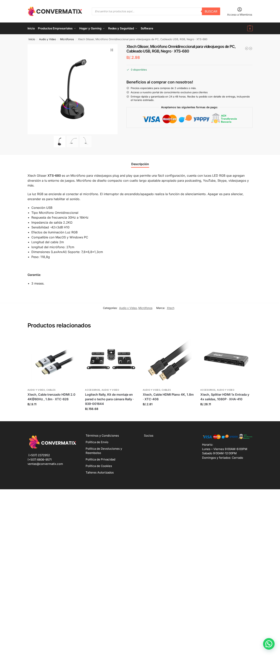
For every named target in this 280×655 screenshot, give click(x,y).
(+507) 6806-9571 (40, 459)
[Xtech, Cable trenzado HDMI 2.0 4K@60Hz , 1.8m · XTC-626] (53, 360)
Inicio (31, 39)
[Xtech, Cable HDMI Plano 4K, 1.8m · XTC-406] (169, 360)
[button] (243, 28)
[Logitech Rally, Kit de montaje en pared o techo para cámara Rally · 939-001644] (111, 360)
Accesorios (92, 390)
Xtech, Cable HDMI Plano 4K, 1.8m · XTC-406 (168, 397)
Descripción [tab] (140, 164)
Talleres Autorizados (100, 472)
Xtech (170, 308)
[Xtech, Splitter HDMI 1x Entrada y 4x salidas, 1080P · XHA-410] (226, 360)
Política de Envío (97, 442)
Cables (50, 390)
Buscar (211, 11)
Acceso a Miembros (239, 14)
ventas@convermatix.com (45, 464)
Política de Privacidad (100, 459)
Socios (148, 435)
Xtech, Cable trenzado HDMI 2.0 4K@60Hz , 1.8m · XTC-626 (51, 397)
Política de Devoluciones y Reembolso (104, 451)
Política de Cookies (99, 466)
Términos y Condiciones (102, 435)
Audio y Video (47, 39)
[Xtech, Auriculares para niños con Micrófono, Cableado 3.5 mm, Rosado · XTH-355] (247, 48)
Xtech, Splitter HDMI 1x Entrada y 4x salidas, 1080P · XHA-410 (224, 397)
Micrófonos (67, 39)
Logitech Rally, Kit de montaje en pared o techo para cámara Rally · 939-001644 (109, 399)
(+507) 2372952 (39, 455)
